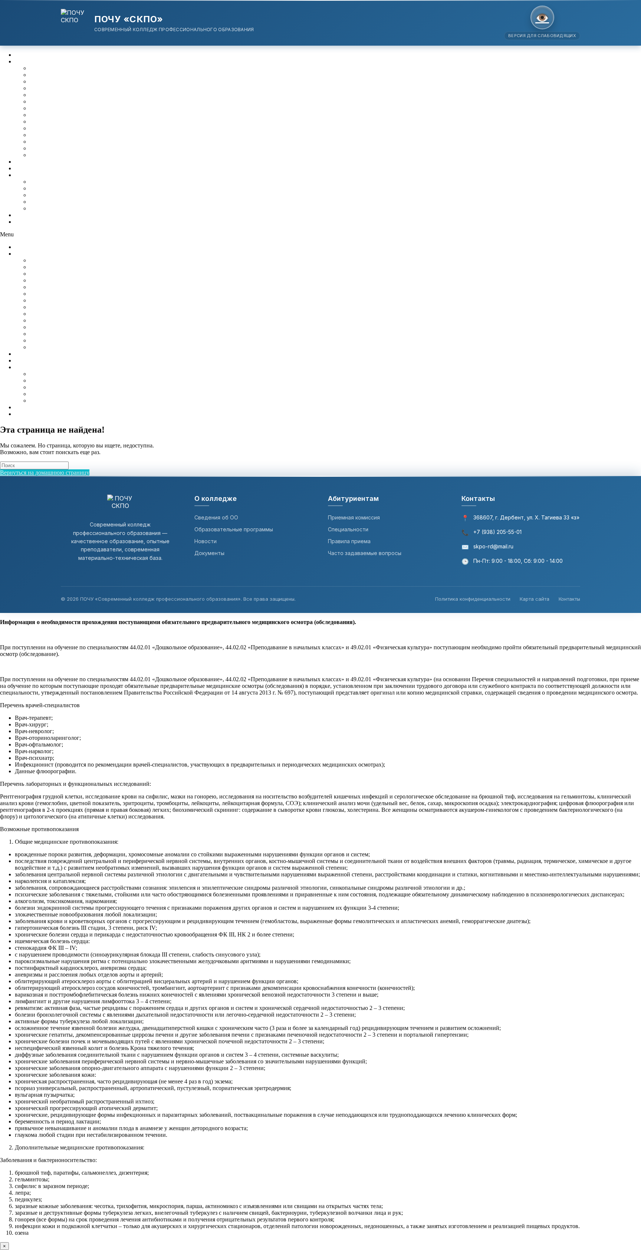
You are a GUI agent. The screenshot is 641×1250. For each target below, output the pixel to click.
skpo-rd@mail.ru (493, 546)
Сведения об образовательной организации (70, 61)
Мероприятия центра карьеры (67, 195)
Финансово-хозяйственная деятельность (80, 128)
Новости (205, 541)
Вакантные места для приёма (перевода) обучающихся (99, 135)
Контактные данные (55, 181)
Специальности (348, 529)
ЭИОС (23, 161)
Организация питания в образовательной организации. (100, 155)
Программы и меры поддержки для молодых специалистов (105, 202)
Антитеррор (30, 215)
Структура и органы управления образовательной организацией (111, 75)
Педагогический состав (59, 108)
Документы (44, 81)
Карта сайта (534, 599)
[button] (320, 234)
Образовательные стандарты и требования (83, 95)
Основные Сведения (56, 68)
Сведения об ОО (216, 517)
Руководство (46, 101)
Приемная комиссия (354, 517)
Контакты (27, 222)
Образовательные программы (233, 529)
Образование (46, 88)
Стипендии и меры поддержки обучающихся (87, 141)
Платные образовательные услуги (73, 121)
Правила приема (349, 541)
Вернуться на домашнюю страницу (44, 472)
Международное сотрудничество (71, 148)
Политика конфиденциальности (472, 599)
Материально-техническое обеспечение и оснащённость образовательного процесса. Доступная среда (159, 115)
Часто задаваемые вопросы (364, 553)
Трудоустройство (51, 208)
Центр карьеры (34, 175)
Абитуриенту (32, 55)
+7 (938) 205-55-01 (497, 532)
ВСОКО (25, 168)
